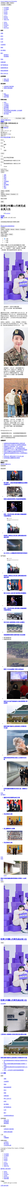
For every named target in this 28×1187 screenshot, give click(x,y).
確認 (2, 201)
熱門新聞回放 (4, 65)
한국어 (5, 1157)
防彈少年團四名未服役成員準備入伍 (14, 451)
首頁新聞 (3, 1003)
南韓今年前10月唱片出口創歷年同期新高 (15, 445)
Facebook (6, 25)
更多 (2, 793)
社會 (2, 41)
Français (6, 1164)
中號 (7, 240)
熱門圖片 (3, 794)
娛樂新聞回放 (4, 67)
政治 (2, 36)
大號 (7, 242)
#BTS (9, 120)
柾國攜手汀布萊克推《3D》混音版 (13, 446)
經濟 (2, 39)
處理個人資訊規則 (6, 1168)
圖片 (2, 53)
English (5, 1158)
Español (6, 1163)
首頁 (5, 102)
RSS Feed (6, 27)
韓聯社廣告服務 (8, 88)
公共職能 (6, 105)
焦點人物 (6, 79)
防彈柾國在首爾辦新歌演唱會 (12, 457)
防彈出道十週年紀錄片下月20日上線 (14, 456)
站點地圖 (6, 96)
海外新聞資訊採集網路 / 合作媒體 (13, 110)
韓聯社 (2, 121)
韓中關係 (3, 50)
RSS (5, 93)
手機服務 (6, 95)
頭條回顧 (3, 62)
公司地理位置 (7, 112)
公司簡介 (6, 104)
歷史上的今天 (4, 73)
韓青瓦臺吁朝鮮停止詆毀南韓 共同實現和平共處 (14, 1057)
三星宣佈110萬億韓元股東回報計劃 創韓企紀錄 (13, 1034)
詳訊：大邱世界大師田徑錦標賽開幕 (14, 1070)
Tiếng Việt (6, 1166)
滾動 (2, 33)
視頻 (2, 59)
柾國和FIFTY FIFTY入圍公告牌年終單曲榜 (15, 449)
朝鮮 (2, 47)
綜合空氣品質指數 (6, 137)
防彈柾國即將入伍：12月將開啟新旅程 (14, 448)
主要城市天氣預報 (9, 86)
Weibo (5, 22)
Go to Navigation (12, 1)
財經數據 (6, 80)
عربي (5, 1162)
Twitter (5, 26)
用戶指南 (6, 113)
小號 (7, 239)
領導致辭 (6, 107)
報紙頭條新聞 (4, 70)
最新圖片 (6, 54)
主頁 (2, 1073)
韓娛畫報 (6, 56)
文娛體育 (3, 44)
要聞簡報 (6, 1123)
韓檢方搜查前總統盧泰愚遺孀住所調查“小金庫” (14, 878)
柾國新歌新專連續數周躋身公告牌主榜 (14, 443)
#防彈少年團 (4, 120)
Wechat (5, 23)
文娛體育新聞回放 (9, 1115)
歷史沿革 (6, 109)
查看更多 (5, 127)
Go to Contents (4, 1)
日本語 (5, 1160)
